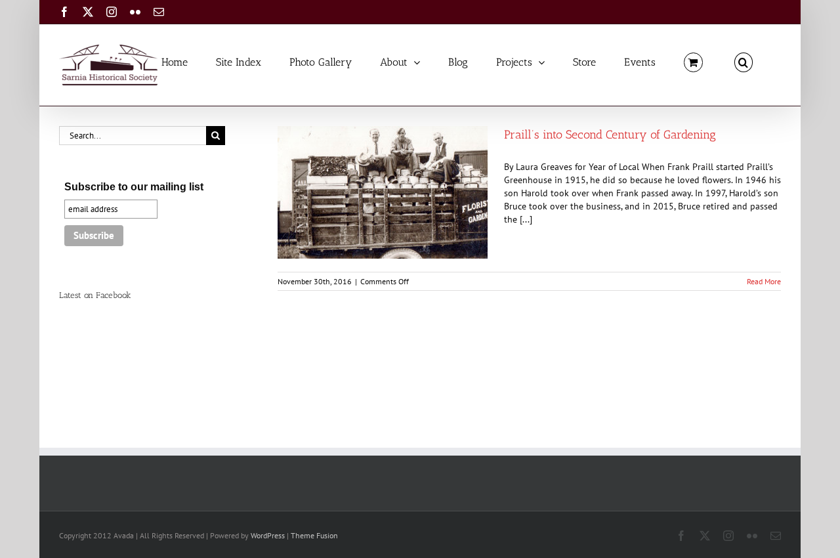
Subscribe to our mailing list (133, 186)
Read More (764, 281)
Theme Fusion (314, 535)
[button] (743, 61)
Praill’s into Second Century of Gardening (610, 134)
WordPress (268, 535)
